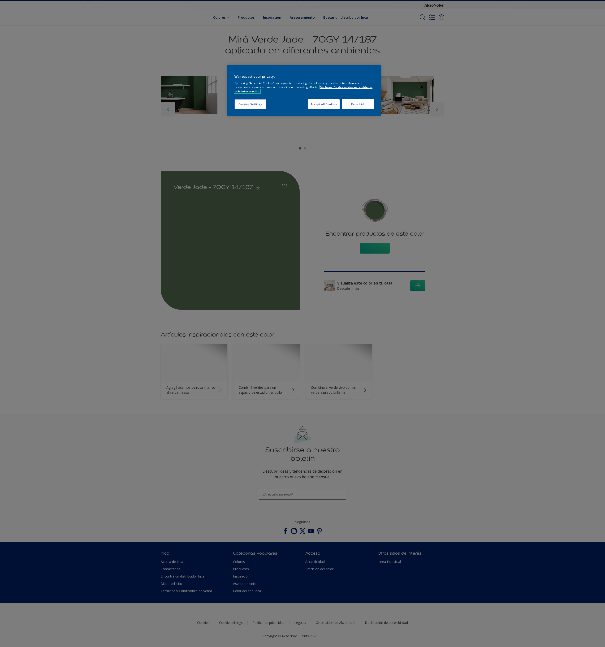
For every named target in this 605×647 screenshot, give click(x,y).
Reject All (358, 104)
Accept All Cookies (324, 104)
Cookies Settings (250, 104)
